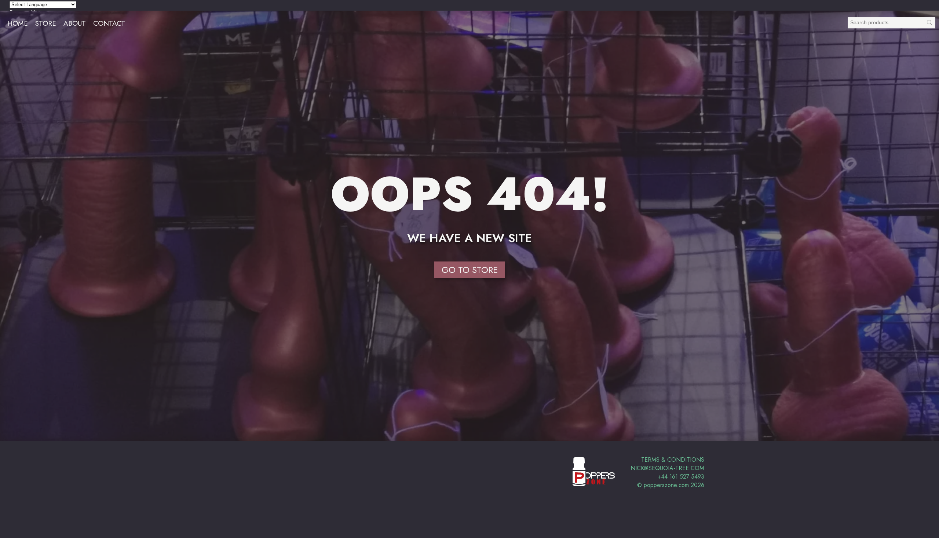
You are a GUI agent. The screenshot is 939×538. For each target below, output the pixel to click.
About (74, 23)
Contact (109, 23)
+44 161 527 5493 (681, 476)
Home (17, 23)
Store (45, 23)
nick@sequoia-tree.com (667, 468)
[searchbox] (891, 22)
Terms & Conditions (672, 459)
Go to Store (470, 269)
